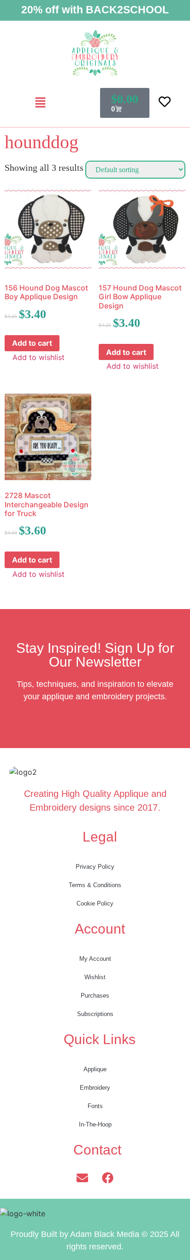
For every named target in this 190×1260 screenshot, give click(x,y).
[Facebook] (107, 1177)
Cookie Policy (95, 903)
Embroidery (95, 1087)
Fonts (95, 1106)
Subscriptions (95, 1013)
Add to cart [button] (32, 343)
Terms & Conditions (95, 885)
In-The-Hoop (95, 1124)
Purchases (95, 995)
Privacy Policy (95, 866)
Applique (95, 1069)
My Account (95, 958)
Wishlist (95, 977)
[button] (40, 103)
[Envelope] (82, 1177)
